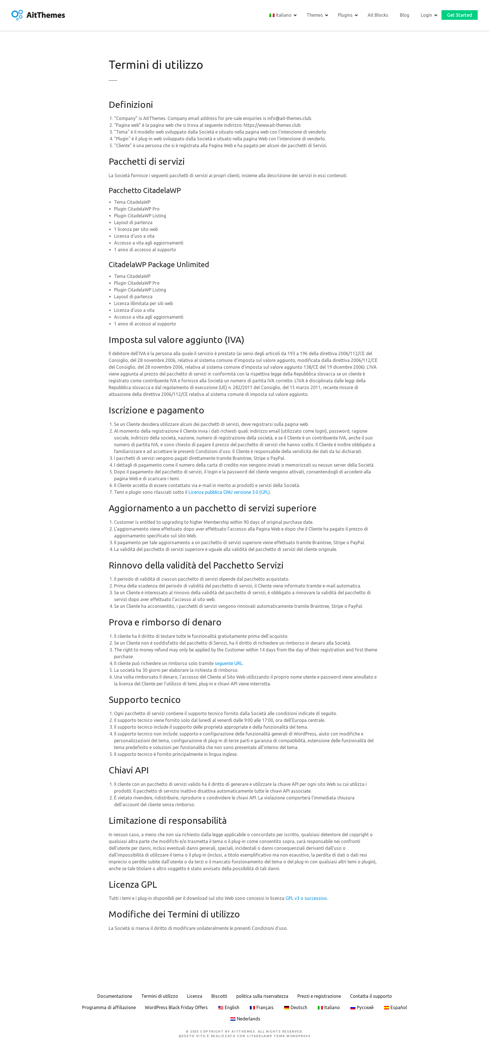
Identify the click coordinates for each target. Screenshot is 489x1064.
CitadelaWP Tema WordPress (278, 1036)
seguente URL (229, 663)
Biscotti (219, 996)
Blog (404, 15)
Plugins (345, 15)
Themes (314, 15)
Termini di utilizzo (159, 996)
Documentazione (114, 996)
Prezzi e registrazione (319, 996)
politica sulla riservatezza (262, 996)
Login (426, 15)
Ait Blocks (378, 15)
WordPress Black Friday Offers (176, 1007)
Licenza (194, 996)
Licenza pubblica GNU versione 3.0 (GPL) (229, 492)
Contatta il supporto (371, 996)
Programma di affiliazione (109, 1007)
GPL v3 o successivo (306, 898)
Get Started (459, 15)
